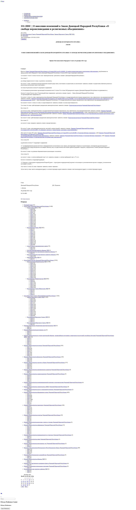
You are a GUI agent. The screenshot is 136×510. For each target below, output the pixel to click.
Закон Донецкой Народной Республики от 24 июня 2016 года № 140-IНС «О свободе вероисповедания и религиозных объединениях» (62, 71)
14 (23, 481)
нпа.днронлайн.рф (24, 489)
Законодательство (26, 198)
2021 (73, 34)
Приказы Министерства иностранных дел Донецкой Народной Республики (44, 443)
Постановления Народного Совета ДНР (38, 322)
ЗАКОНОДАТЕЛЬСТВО (30, 18)
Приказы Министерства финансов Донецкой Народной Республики (42, 357)
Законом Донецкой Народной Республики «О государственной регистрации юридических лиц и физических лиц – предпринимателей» (66, 111)
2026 (31, 226)
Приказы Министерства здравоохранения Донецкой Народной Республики (44, 374)
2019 (31, 216)
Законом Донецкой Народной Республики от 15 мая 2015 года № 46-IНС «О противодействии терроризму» (67, 133)
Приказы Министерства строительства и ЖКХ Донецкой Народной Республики (45, 386)
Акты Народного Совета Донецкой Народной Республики (38, 34)
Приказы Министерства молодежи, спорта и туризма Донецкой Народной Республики (47, 422)
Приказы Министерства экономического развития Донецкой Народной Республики (46, 369)
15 (25, 481)
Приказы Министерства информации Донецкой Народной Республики (43, 425)
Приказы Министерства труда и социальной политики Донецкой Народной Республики (48, 389)
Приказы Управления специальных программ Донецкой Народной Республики (45, 466)
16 (27, 481)
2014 (31, 209)
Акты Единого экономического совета (37, 246)
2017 (31, 213)
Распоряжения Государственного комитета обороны (41, 251)
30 (27, 485)
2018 (31, 215)
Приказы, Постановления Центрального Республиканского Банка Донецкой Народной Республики (51, 447)
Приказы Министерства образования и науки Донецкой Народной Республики (45, 392)
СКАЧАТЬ (23, 39)
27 (21, 485)
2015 (31, 210)
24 (29, 483)
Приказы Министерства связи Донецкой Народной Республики (41, 439)
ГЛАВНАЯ (27, 13)
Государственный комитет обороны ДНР (38, 250)
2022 (31, 220)
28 (23, 485)
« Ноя (22, 486)
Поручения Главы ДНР (33, 257)
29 (25, 485)
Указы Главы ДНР (32, 207)
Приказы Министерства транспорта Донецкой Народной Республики (42, 405)
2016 (31, 212)
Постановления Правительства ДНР (37, 261)
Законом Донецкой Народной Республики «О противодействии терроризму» (81, 135)
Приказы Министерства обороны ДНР (34, 459)
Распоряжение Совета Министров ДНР (37, 288)
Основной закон (28, 205)
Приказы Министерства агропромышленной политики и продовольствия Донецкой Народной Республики (53, 382)
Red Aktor (25, 35)
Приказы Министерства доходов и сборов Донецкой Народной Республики (44, 362)
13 (21, 481)
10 (29, 479)
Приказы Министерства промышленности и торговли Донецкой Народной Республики (47, 435)
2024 (31, 223)
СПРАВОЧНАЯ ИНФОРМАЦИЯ (33, 16)
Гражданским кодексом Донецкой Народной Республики (84, 105)
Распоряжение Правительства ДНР (36, 278)
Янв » (26, 486)
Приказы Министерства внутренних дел (35, 330)
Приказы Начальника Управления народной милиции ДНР (40, 325)
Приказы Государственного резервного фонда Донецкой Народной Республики (45, 463)
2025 (31, 224)
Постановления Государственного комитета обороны (41, 254)
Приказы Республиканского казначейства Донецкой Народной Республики (44, 455)
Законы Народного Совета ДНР (62, 34)
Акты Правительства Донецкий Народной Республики (39, 260)
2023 (31, 222)
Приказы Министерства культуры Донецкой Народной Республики (42, 415)
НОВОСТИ (27, 15)
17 (29, 481)
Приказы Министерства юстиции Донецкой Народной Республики (42, 345)
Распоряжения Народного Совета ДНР (37, 317)
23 (27, 483)
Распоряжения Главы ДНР (34, 227)
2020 (31, 217)
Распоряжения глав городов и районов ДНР (36, 469)
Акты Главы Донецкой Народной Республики (36, 206)
